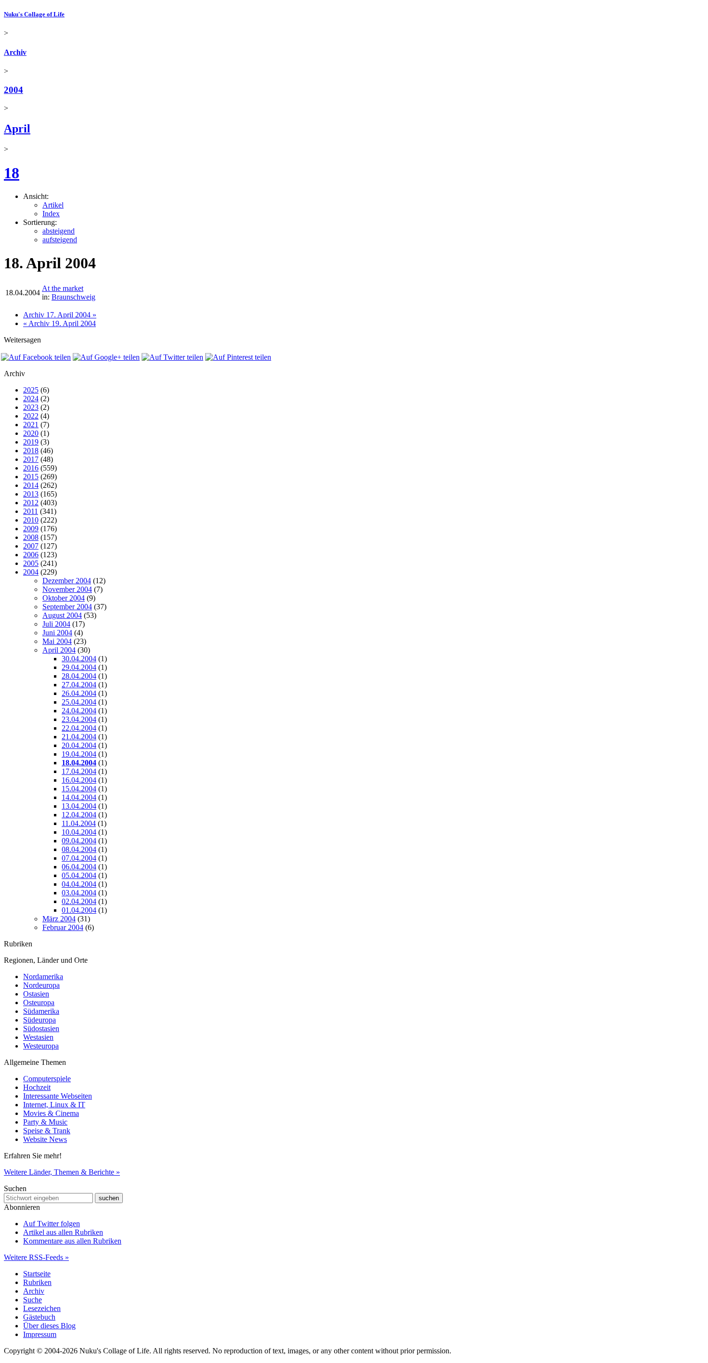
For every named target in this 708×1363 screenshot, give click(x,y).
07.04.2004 (79, 858)
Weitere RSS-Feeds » (36, 1257)
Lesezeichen (42, 1308)
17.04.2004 (79, 771)
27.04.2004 (79, 685)
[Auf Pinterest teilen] (238, 357)
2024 (31, 398)
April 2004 (59, 650)
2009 (31, 528)
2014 (31, 485)
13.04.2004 (79, 806)
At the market (62, 288)
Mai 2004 (57, 641)
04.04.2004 (79, 884)
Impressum (39, 1334)
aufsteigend (59, 240)
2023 (31, 407)
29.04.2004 (79, 667)
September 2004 (67, 607)
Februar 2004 (62, 927)
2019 (31, 442)
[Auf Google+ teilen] (106, 357)
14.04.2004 (79, 797)
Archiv (15, 52)
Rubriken (37, 1282)
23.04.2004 (79, 719)
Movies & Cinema (51, 1113)
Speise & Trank (46, 1131)
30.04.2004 (79, 659)
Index (51, 214)
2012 (31, 502)
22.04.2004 (79, 728)
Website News (45, 1139)
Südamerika (41, 1011)
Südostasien (41, 1028)
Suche (32, 1300)
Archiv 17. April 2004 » (59, 315)
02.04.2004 (79, 901)
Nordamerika (43, 976)
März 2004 (59, 919)
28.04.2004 (79, 676)
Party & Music (45, 1122)
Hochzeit (37, 1087)
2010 (31, 520)
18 (11, 173)
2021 (31, 424)
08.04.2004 (79, 849)
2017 (31, 459)
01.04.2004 (79, 910)
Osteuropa (38, 1002)
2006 (31, 554)
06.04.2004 (79, 867)
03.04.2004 (79, 893)
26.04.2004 (79, 693)
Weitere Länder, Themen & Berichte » (62, 1172)
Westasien (38, 1037)
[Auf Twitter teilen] (172, 357)
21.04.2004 (79, 737)
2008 (31, 537)
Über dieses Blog (49, 1326)
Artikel (53, 205)
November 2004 (67, 589)
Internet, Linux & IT (54, 1105)
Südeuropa (39, 1020)
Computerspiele (47, 1079)
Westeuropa (41, 1046)
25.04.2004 (79, 702)
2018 (31, 450)
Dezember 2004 (66, 581)
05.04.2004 (79, 875)
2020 (31, 433)
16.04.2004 (79, 780)
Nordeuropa (41, 985)
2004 (13, 90)
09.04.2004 (79, 841)
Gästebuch (39, 1317)
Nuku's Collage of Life (34, 14)
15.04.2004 (79, 789)
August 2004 (62, 615)
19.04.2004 (79, 754)
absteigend (58, 231)
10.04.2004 (79, 832)
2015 (31, 476)
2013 (31, 494)
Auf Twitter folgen (51, 1223)
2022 (31, 416)
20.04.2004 (79, 745)
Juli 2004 (56, 624)
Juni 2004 (57, 633)
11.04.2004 (79, 823)
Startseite (37, 1274)
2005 (31, 563)
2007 (31, 546)
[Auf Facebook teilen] (36, 357)
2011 (30, 511)
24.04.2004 (79, 711)
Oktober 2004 (63, 598)
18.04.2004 (79, 763)
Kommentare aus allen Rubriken (72, 1241)
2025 (31, 390)
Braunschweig (73, 297)
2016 (31, 468)
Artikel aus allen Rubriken (63, 1232)
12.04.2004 (79, 815)
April (17, 128)
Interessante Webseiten (57, 1096)
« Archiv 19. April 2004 (59, 323)
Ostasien (36, 994)
